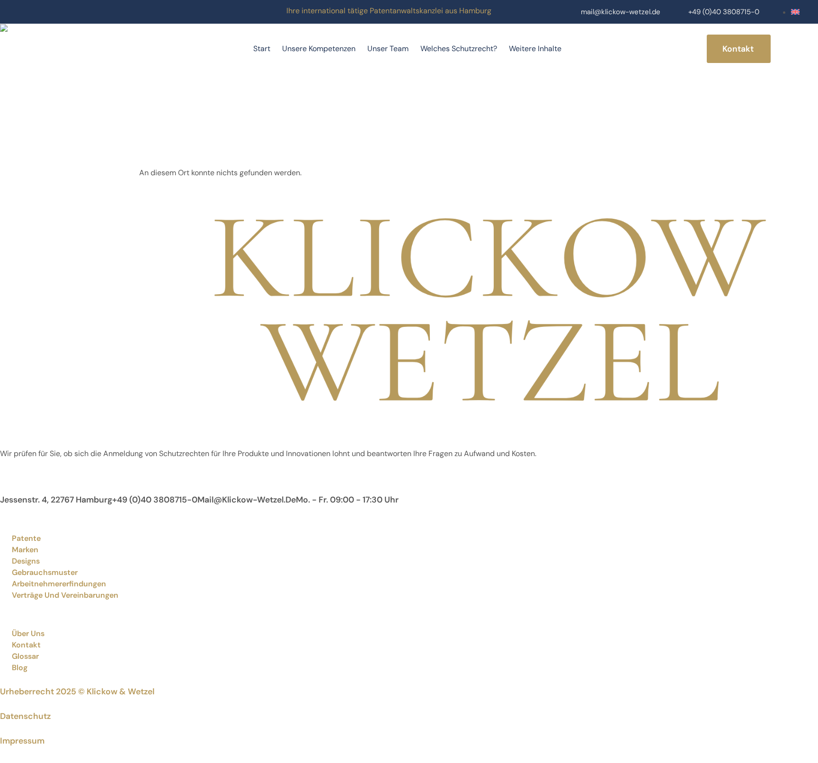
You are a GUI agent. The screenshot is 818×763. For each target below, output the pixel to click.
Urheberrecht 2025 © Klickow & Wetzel (77, 691)
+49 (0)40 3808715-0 (723, 12)
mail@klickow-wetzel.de (620, 12)
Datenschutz (25, 716)
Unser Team (388, 49)
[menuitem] (795, 12)
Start (261, 49)
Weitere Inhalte (535, 49)
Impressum (22, 741)
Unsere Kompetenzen (319, 49)
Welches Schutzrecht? (458, 49)
